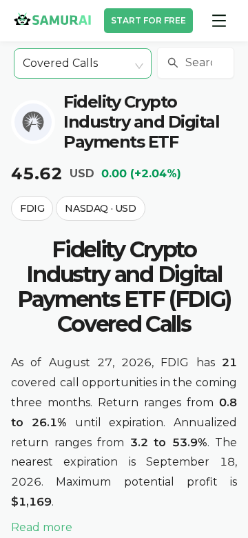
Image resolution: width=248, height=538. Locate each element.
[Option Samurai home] (52, 18)
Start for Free (148, 20)
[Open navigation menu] (219, 21)
